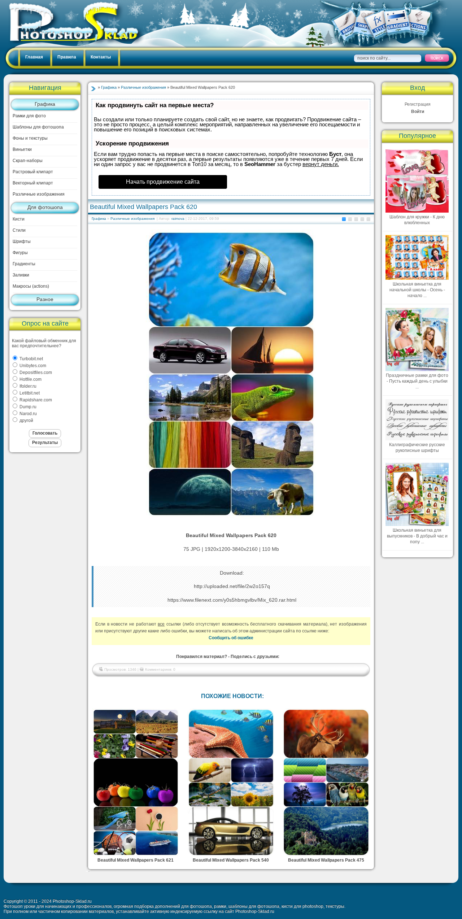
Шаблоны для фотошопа (38, 127)
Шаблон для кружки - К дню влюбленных (417, 219)
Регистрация (418, 104)
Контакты (101, 57)
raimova (177, 219)
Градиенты (24, 263)
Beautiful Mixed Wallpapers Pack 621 (135, 860)
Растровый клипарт (33, 171)
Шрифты (22, 241)
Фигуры (20, 252)
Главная (34, 57)
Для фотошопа (45, 207)
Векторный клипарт (33, 183)
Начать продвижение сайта (163, 182)
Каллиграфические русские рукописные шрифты (417, 447)
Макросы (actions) (31, 286)
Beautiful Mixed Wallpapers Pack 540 (231, 860)
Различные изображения (39, 194)
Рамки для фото (29, 115)
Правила (66, 57)
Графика (45, 104)
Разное (44, 299)
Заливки (21, 275)
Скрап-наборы (28, 160)
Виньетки (22, 149)
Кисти (19, 219)
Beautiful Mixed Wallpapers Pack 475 (326, 860)
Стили (19, 230)
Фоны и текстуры (30, 138)
